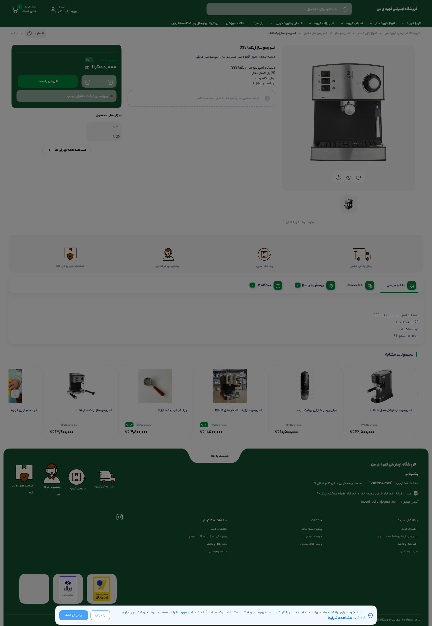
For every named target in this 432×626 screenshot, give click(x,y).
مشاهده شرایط (340, 618)
